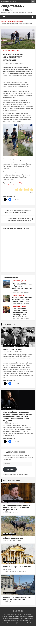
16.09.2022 (6, 540)
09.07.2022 (6, 571)
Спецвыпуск (23, 344)
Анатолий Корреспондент (18, 571)
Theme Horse (11, 623)
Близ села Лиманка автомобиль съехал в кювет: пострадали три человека (18, 211)
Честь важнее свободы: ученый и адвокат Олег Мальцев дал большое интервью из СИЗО (17, 507)
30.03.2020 (6, 63)
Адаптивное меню (33, 1)
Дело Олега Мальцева (18, 295)
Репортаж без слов (11, 480)
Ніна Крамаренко (24, 292)
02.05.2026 (15, 292)
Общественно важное (11, 51)
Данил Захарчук (15, 423)
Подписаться (9, 469)
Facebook (11, 185)
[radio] (16, 189)
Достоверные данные (19, 281)
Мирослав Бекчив (15, 602)
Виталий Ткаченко (16, 540)
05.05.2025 (6, 423)
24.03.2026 (6, 512)
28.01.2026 (6, 351)
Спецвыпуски (9, 324)
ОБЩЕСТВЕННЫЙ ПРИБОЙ (22, 614)
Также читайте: (11, 278)
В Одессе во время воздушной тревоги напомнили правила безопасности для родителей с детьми (20, 312)
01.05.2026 (15, 303)
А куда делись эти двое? (12, 349)
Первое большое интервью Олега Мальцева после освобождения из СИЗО (22, 299)
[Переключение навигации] (3, 17)
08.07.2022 (6, 602)
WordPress (30, 623)
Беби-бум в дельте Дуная (13, 538)
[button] (10, 139)
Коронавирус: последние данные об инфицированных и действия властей (19, 219)
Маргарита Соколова (16, 63)
